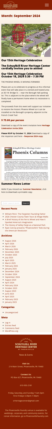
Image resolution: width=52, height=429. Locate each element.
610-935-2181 (26, 385)
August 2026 (10, 241)
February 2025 (11, 266)
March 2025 (10, 263)
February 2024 (11, 285)
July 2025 (9, 257)
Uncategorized (11, 312)
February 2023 (11, 299)
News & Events (26, 354)
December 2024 (12, 271)
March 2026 (10, 246)
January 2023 (11, 302)
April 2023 (9, 296)
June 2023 (9, 293)
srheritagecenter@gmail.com (26, 400)
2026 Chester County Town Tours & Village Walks (26, 216)
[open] (47, 5)
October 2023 (11, 288)
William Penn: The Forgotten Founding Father (25, 214)
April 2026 (9, 243)
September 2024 (12, 277)
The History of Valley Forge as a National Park (25, 225)
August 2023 (10, 291)
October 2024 (11, 274)
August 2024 (10, 280)
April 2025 (9, 260)
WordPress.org (11, 331)
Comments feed (12, 328)
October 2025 (11, 254)
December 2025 (12, 252)
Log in (7, 322)
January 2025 (11, 268)
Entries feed (10, 325)
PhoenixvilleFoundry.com (37, 416)
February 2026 (11, 249)
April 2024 (9, 282)
